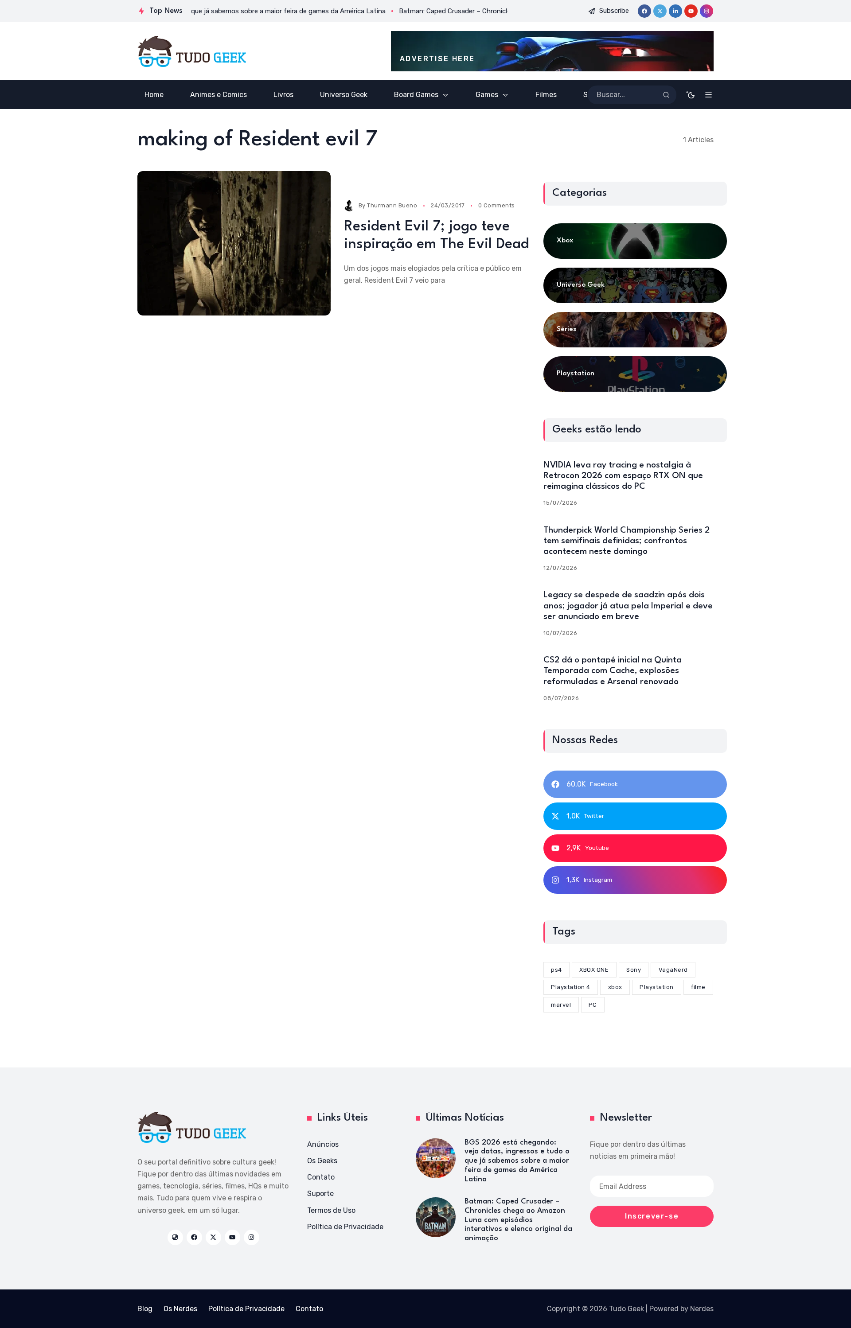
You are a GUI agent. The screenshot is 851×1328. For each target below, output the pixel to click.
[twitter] (660, 11)
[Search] (666, 94)
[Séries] (635, 329)
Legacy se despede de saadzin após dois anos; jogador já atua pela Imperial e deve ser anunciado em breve (628, 606)
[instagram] (706, 11)
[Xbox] (635, 241)
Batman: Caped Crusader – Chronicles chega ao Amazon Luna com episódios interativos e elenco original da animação (518, 1220)
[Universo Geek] (635, 285)
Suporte (320, 1193)
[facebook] (644, 11)
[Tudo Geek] (191, 51)
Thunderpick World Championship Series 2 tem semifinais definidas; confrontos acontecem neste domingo (626, 541)
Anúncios (323, 1144)
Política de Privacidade (345, 1227)
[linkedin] (675, 11)
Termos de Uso (331, 1210)
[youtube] (691, 11)
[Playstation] (635, 374)
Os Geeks (322, 1161)
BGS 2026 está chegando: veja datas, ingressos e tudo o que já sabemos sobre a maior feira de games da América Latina (517, 1161)
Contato (321, 1177)
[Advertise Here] (552, 51)
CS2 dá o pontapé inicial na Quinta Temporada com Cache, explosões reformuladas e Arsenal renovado (612, 671)
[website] (175, 1237)
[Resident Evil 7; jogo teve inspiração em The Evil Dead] (234, 243)
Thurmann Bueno (392, 205)
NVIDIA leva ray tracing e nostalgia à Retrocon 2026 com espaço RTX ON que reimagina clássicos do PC (623, 476)
